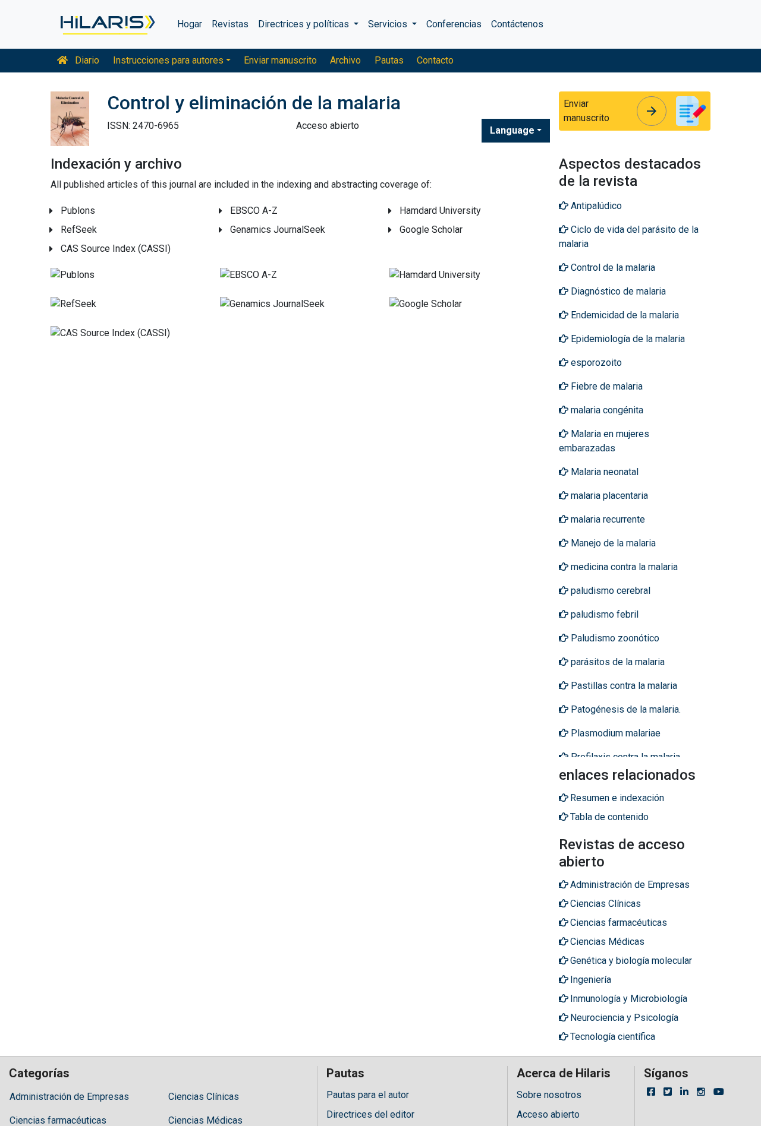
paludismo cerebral (609, 590)
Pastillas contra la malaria (622, 685)
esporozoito (595, 362)
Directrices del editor (370, 1114)
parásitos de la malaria (616, 662)
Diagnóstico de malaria (617, 291)
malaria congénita (605, 410)
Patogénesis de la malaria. (624, 709)
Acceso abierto (548, 1114)
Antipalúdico (595, 205)
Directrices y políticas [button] (304, 24)
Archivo (345, 60)
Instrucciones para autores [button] (168, 60)
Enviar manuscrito (280, 60)
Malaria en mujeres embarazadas (604, 441)
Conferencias (454, 24)
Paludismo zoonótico (613, 638)
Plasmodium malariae (614, 733)
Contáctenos (517, 24)
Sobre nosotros (549, 1094)
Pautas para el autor (367, 1094)
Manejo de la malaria (612, 543)
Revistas (230, 24)
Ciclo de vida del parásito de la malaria (629, 236)
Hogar (189, 24)
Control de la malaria (611, 267)
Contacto (435, 60)
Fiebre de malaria (605, 386)
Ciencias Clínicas (203, 1096)
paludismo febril (603, 614)
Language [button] (512, 130)
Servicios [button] (389, 24)
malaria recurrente (606, 519)
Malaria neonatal (603, 471)
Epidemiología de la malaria (626, 338)
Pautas (389, 60)
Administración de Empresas (69, 1096)
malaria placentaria (608, 495)
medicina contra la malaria (623, 567)
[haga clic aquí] (107, 24)
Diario (86, 60)
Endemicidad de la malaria (623, 315)
